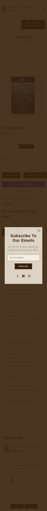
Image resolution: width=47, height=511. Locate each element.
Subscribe (23, 266)
